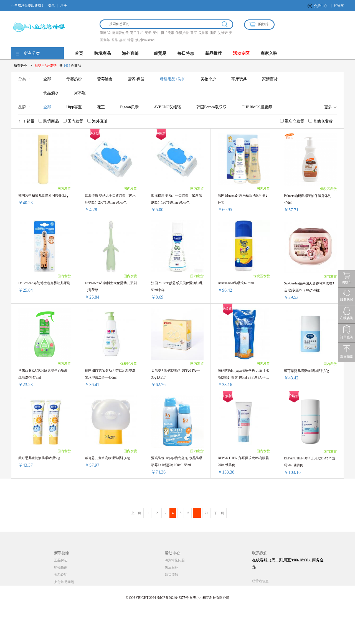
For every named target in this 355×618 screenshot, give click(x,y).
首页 (79, 53)
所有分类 (32, 53)
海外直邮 (130, 53)
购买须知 (171, 575)
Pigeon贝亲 (129, 107)
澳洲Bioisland (144, 40)
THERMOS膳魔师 (257, 107)
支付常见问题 (64, 582)
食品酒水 (51, 93)
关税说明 (60, 575)
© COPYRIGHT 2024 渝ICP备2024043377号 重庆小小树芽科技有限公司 (177, 598)
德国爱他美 (120, 33)
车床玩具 (239, 79)
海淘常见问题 (175, 560)
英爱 (148, 33)
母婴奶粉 (74, 79)
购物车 (339, 5)
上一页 (136, 513)
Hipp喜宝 (74, 107)
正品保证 (60, 560)
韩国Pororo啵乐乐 (211, 107)
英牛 (156, 33)
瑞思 (130, 40)
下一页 (219, 513)
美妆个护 (208, 79)
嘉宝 (122, 40)
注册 (63, 5)
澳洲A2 (105, 33)
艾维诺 (223, 33)
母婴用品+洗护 (172, 79)
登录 (51, 5)
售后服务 (171, 567)
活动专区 (241, 53)
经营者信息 (260, 581)
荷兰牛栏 (136, 33)
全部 (47, 79)
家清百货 (270, 79)
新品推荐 (213, 53)
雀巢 (114, 40)
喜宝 (193, 33)
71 (206, 513)
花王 (101, 107)
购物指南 (60, 567)
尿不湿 (80, 93)
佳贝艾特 (182, 33)
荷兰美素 (167, 33)
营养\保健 (136, 79)
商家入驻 (269, 53)
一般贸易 (158, 53)
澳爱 (213, 33)
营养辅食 (105, 79)
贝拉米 (203, 33)
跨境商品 (102, 53)
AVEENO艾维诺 (167, 107)
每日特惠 (186, 53)
